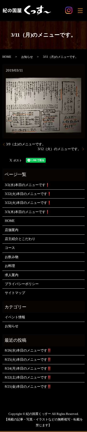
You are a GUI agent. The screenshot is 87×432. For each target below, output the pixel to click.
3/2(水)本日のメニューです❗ (27, 185)
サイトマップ (15, 293)
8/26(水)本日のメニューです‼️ (28, 350)
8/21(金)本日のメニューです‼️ (28, 386)
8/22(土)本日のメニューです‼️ (28, 377)
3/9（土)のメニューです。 (25, 144)
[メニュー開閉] (80, 10)
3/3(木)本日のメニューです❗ (27, 212)
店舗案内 (11, 230)
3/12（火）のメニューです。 (59, 149)
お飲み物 (11, 257)
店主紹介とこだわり (20, 239)
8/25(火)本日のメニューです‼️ (28, 359)
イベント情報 (15, 317)
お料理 (10, 266)
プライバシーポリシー (22, 284)
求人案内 (11, 275)
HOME (6, 57)
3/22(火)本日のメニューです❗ (28, 194)
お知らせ (27, 57)
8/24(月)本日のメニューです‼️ (28, 368)
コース (10, 248)
